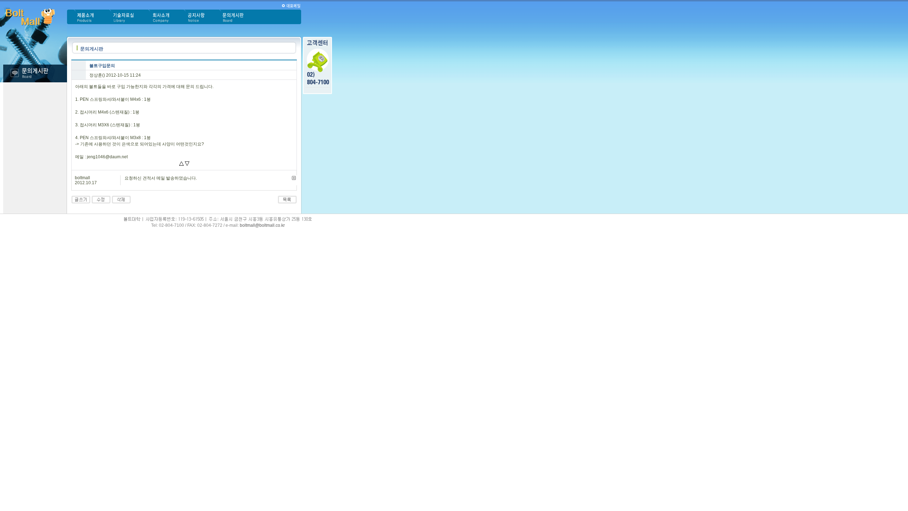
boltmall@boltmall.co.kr (262, 225)
